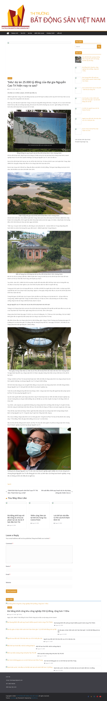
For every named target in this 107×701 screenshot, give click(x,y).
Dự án (30, 33)
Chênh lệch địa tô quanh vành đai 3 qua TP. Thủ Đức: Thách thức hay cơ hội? (23, 492)
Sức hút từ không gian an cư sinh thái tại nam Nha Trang (60, 661)
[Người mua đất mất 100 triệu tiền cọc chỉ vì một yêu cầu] (24, 640)
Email (8, 574)
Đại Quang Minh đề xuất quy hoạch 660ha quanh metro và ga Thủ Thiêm (74, 623)
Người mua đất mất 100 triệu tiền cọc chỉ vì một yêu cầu (59, 639)
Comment (9, 543)
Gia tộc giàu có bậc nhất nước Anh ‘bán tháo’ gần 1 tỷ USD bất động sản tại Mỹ (79, 631)
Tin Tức (23, 33)
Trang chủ (14, 33)
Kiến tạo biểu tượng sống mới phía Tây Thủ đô (51, 653)
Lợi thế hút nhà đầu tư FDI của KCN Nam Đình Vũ (62, 517)
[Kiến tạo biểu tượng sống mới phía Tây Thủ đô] (21, 655)
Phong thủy (50, 33)
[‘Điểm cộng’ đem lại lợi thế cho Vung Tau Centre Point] (39, 503)
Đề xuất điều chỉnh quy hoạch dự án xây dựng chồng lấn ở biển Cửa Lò (56, 492)
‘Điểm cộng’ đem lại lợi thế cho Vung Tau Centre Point (38, 517)
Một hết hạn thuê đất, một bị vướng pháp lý (48, 646)
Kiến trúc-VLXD (39, 33)
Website (8, 582)
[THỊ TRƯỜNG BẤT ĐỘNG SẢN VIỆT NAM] (8, 33)
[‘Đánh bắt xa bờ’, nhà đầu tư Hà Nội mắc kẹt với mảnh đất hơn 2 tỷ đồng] (29, 669)
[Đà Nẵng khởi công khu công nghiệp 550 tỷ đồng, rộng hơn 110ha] (53, 603)
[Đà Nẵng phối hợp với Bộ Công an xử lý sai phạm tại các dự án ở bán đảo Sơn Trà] (16, 503)
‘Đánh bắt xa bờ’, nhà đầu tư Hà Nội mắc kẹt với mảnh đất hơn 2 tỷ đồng (74, 668)
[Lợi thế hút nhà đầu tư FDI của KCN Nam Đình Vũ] (62, 503)
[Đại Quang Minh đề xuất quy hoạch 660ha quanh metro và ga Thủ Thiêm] (29, 624)
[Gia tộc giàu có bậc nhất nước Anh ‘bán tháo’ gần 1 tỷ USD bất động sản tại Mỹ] (31, 632)
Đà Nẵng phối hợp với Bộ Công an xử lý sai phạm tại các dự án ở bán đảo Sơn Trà (16, 518)
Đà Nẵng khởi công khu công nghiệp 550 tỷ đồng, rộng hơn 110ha (38, 611)
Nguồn (9, 484)
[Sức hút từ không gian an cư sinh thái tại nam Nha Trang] (24, 662)
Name (8, 566)
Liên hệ (59, 33)
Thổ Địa (19, 89)
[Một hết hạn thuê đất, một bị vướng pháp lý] (20, 647)
